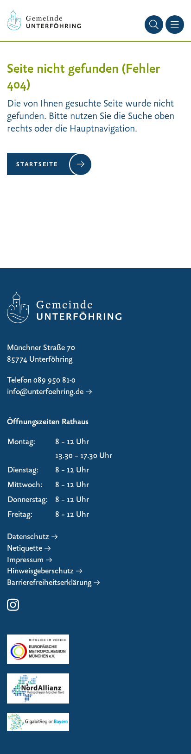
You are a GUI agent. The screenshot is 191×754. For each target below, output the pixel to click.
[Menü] (175, 24)
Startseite (37, 164)
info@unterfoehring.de (45, 391)
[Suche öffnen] (154, 24)
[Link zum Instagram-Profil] (13, 609)
